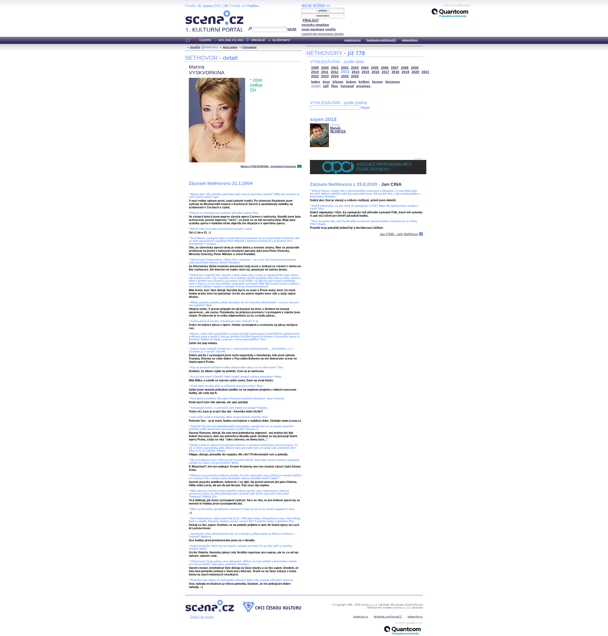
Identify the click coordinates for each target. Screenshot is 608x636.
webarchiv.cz (410, 40)
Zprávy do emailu (202, 617)
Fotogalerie (249, 47)
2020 (415, 72)
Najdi (365, 107)
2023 (325, 76)
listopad (347, 86)
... (299, 166)
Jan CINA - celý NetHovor (399, 234)
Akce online (230, 47)
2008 (404, 68)
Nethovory (211, 47)
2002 (345, 68)
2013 (345, 72)
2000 (325, 68)
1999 (315, 68)
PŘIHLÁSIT (311, 20)
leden (315, 82)
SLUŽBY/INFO (281, 40)
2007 (395, 68)
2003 (355, 68)
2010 (315, 72)
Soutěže (195, 47)
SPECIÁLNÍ (258, 40)
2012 (334, 72)
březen (337, 82)
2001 (335, 68)
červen (377, 82)
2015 (365, 72)
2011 (324, 72)
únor (326, 82)
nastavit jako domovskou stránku (323, 34)
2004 (365, 68)
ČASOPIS (205, 40)
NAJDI (291, 29)
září (326, 86)
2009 (414, 68)
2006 (385, 68)
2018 (395, 72)
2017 (385, 72)
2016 (375, 72)
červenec (392, 82)
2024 (335, 76)
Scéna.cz (193, 12)
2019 (405, 72)
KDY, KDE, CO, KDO (230, 40)
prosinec (363, 86)
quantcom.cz (352, 40)
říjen (334, 86)
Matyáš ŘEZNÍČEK (338, 129)
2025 (345, 76)
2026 (355, 76)
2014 (355, 72)
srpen (316, 86)
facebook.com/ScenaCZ (381, 40)
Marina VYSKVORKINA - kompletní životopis (268, 166)
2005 (375, 68)
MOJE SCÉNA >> (316, 6)
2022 (315, 76)
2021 (425, 72)
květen (364, 82)
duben (351, 82)
